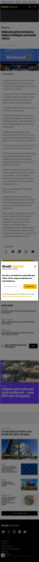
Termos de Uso (26, 296)
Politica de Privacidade (10, 296)
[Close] (35, 266)
